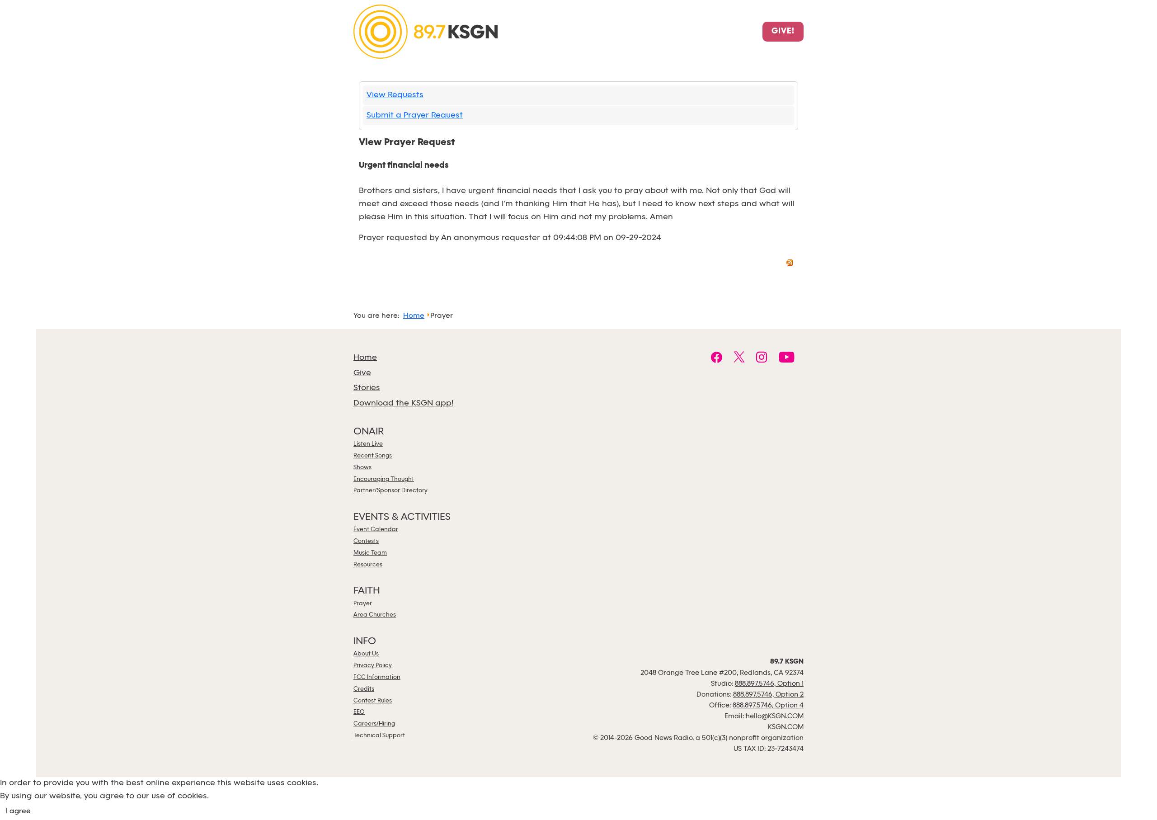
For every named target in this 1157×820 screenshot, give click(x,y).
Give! (783, 31)
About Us (366, 654)
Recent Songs (372, 456)
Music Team (370, 553)
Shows (362, 468)
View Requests (395, 95)
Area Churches (374, 615)
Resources (367, 565)
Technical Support (379, 736)
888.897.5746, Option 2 (768, 694)
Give (362, 373)
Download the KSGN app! (403, 403)
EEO (359, 712)
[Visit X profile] (739, 358)
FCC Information (376, 677)
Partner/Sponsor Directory (390, 491)
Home (365, 357)
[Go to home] (425, 31)
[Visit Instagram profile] (761, 358)
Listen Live (368, 444)
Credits (363, 689)
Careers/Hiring (374, 724)
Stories (366, 388)
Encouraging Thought (383, 479)
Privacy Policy (372, 666)
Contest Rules (372, 701)
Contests (366, 541)
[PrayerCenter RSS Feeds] (790, 264)
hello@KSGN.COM (775, 716)
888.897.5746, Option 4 (768, 705)
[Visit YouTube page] (787, 358)
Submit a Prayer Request (415, 115)
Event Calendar (375, 530)
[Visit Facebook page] (716, 358)
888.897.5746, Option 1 (769, 684)
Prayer (362, 604)
